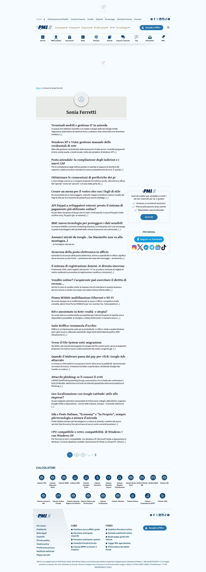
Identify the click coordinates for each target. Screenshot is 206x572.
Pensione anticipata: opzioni (86, 539)
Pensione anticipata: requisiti (82, 534)
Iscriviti (149, 217)
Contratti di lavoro (124, 19)
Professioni (100, 27)
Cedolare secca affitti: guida (86, 529)
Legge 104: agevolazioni (119, 543)
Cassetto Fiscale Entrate (85, 543)
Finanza (73, 27)
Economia (60, 27)
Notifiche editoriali (45, 551)
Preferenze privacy (46, 547)
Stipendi (99, 19)
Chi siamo (41, 526)
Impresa (85, 27)
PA (111, 27)
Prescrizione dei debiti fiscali (117, 548)
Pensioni (137, 19)
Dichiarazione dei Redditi (58, 19)
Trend (39, 19)
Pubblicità (41, 529)
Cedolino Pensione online (120, 529)
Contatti (41, 537)
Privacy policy (43, 540)
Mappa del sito (43, 555)
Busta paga (110, 19)
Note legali (42, 533)
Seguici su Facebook (151, 239)
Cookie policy (43, 544)
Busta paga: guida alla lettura (117, 538)
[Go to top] (177, 563)
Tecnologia (122, 27)
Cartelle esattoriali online (120, 533)
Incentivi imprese (78, 19)
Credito (90, 19)
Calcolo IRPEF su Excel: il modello (84, 548)
